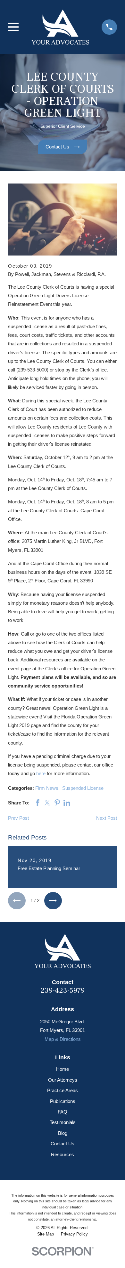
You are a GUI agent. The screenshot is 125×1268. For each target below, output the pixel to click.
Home (62, 1069)
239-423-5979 (62, 990)
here (41, 773)
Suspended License (83, 788)
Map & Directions (63, 1039)
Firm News (46, 788)
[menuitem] (45, 1234)
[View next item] (53, 901)
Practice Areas (62, 1090)
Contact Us (62, 1143)
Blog (62, 1133)
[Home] (60, 27)
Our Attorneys (62, 1080)
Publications (62, 1101)
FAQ (62, 1111)
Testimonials (63, 1122)
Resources (62, 1154)
